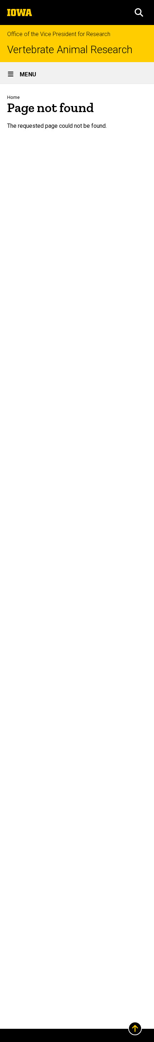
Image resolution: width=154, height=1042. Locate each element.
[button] (139, 12)
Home (13, 97)
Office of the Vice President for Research (58, 34)
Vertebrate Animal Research (70, 50)
